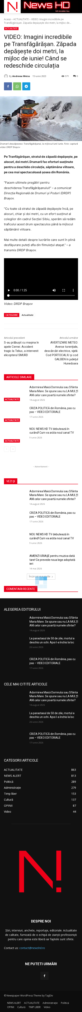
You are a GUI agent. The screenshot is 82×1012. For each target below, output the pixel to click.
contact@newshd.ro (32, 948)
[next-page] (12, 449)
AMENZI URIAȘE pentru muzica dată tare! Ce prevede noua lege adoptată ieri (52, 559)
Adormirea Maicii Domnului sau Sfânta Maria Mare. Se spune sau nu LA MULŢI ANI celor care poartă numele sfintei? (53, 391)
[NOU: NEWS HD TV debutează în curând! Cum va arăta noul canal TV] (15, 435)
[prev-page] (6, 449)
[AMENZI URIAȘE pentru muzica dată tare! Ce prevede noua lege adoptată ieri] (15, 562)
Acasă (7, 19)
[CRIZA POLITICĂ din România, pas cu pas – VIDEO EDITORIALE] (15, 414)
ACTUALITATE (21, 19)
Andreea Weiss (21, 76)
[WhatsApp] (17, 86)
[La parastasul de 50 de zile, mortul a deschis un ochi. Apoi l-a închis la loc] (15, 644)
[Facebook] (8, 86)
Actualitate (27, 314)
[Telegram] (26, 86)
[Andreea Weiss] (6, 76)
